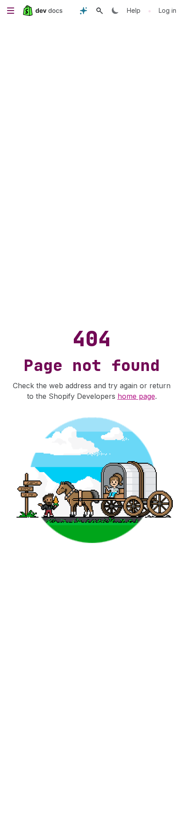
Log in (167, 10)
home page (136, 396)
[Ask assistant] (83, 10)
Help (134, 10)
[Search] (99, 10)
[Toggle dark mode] (115, 10)
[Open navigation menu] (10, 10)
